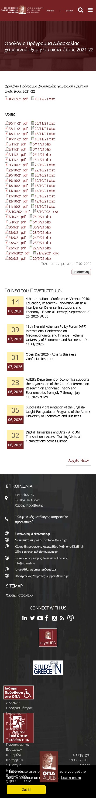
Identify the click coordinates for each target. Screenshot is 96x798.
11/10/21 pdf (17, 206)
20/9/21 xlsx (42, 258)
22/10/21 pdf (17, 170)
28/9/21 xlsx (42, 232)
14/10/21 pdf (17, 191)
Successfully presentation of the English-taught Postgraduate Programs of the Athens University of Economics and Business (58, 411)
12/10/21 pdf (17, 201)
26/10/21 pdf (17, 165)
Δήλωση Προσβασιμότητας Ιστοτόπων (19, 708)
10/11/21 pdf (17, 139)
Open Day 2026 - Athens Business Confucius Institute (51, 356)
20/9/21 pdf (17, 258)
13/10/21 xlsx (45, 196)
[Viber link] (70, 620)
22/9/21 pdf (17, 248)
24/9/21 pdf (17, 237)
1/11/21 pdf (17, 159)
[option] (48, 310)
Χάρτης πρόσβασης (29, 505)
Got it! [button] (26, 789)
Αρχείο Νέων (79, 460)
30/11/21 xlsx (45, 123)
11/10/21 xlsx (45, 206)
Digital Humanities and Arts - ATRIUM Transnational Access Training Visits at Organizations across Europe (53, 436)
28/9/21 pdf (17, 232)
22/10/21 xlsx (45, 170)
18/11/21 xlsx (45, 133)
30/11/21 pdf (17, 123)
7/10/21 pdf (17, 217)
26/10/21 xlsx (45, 165)
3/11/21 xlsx (42, 149)
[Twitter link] (33, 619)
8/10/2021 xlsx (47, 211)
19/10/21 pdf (17, 180)
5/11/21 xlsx (42, 144)
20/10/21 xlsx (45, 175)
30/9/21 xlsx (42, 227)
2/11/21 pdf (17, 154)
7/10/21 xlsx (42, 217)
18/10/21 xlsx (45, 185)
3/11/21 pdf (17, 149)
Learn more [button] (71, 778)
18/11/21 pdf (17, 133)
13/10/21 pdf (17, 196)
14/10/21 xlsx (45, 191)
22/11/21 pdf (17, 128)
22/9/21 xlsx (42, 248)
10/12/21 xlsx (45, 99)
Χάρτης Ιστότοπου (19, 595)
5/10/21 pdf (17, 222)
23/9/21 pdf (17, 242)
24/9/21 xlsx (42, 237)
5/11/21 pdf (17, 144)
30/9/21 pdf (17, 227)
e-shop (69, 10)
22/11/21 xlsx (45, 128)
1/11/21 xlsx (42, 159)
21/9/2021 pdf (18, 253)
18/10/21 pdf (17, 185)
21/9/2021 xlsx (47, 253)
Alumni (50, 10)
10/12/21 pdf (17, 99)
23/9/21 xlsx (42, 242)
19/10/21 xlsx (45, 180)
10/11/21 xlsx (45, 139)
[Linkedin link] (26, 619)
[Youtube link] (41, 619)
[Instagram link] (56, 619)
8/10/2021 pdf (18, 211)
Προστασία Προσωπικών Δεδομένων (15, 723)
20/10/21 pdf (17, 175)
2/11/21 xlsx (42, 154)
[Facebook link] (48, 619)
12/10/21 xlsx (45, 201)
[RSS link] (63, 619)
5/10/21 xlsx (42, 222)
